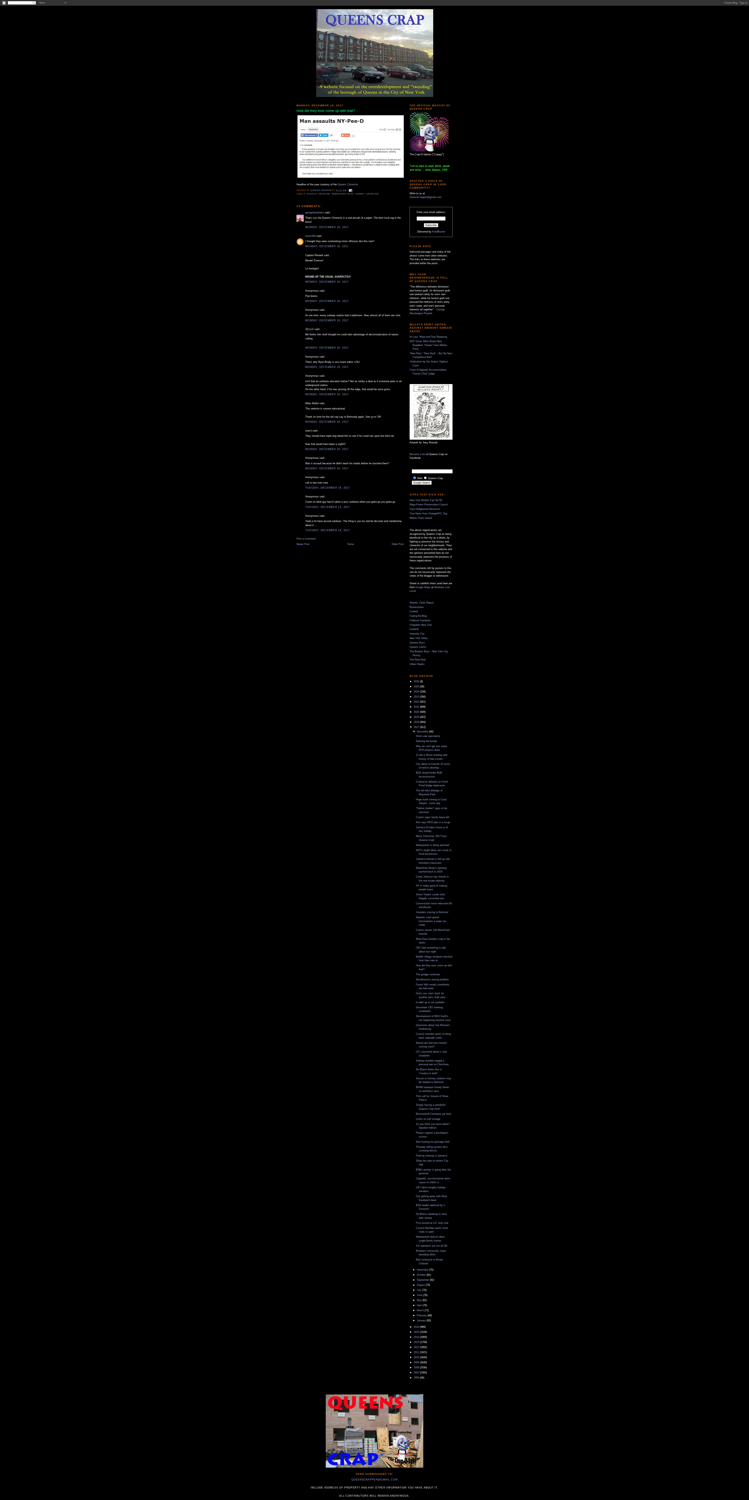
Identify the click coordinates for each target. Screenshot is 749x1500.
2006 (417, 1377)
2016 (417, 1326)
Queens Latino (418, 646)
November (423, 1269)
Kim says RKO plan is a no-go (433, 822)
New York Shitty (419, 638)
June (420, 1295)
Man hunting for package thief (432, 1141)
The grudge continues (428, 974)
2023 (417, 696)
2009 (417, 1362)
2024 (417, 691)
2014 (417, 1337)
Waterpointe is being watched (432, 845)
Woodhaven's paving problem (432, 979)
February (422, 1315)
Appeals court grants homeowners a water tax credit (431, 921)
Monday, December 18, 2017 (327, 227)
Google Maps (422, 587)
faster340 (310, 235)
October (422, 1274)
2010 (417, 1357)
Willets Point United (421, 518)
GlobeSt (414, 629)
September (423, 1279)
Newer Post (303, 544)
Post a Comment (306, 538)
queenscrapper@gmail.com (374, 1479)
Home (350, 544)
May (419, 1300)
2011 (417, 1352)
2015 (417, 1331)
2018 (417, 722)
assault (312, 194)
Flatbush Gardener (420, 620)
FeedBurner (438, 231)
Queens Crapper (321, 190)
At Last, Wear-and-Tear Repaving (428, 336)
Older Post (398, 544)
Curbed (414, 611)
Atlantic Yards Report (422, 602)
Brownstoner (417, 607)
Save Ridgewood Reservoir (425, 509)
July (419, 1290)
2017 (417, 727)
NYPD (351, 194)
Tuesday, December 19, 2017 (327, 487)
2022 (417, 701)
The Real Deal (418, 659)
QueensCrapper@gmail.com (425, 197)
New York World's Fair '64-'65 (426, 500)
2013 (417, 1342)
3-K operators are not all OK (431, 1245)
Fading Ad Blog (418, 615)
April (420, 1305)
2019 (417, 716)
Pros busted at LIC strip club (432, 1222)
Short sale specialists (428, 736)
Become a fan (417, 454)
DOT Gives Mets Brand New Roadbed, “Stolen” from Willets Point (428, 345)
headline (324, 194)
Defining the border (426, 741)
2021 (417, 706)
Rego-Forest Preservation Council (429, 504)
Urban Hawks (417, 664)
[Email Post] (350, 190)
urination (372, 194)
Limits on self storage (428, 1118)
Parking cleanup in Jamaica (431, 1155)
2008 (417, 1367)
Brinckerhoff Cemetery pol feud (433, 1113)
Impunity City (417, 633)
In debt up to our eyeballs (430, 1002)
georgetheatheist (314, 212)
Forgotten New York (421, 624)
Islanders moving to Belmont (432, 912)
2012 (417, 1347)
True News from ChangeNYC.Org (428, 513)
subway (360, 194)
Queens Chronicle (348, 184)
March (421, 1310)
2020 (417, 711)
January (422, 1320)
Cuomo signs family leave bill (432, 817)
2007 (417, 1372)
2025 (417, 686)
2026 (417, 681)
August (421, 1284)
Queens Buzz (417, 642)
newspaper (339, 194)
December (423, 731)
